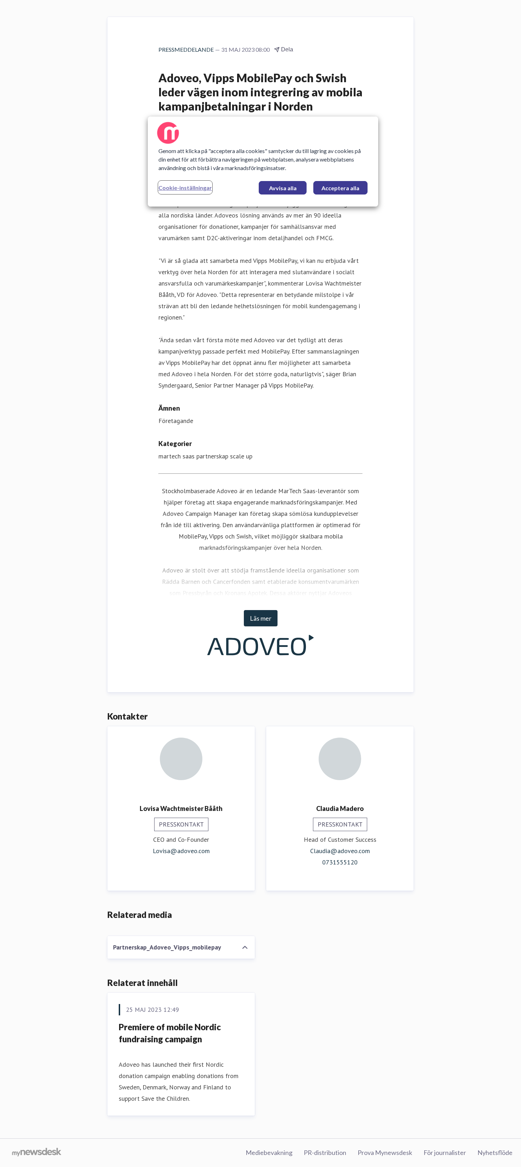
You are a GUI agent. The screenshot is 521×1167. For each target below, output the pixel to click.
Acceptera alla (340, 188)
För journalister (445, 1152)
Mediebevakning (269, 1152)
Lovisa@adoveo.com (181, 851)
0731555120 (340, 862)
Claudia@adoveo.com (340, 851)
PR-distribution (325, 1152)
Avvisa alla (283, 188)
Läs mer (260, 618)
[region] (263, 162)
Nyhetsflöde (494, 1152)
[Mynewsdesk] (37, 1152)
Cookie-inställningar (185, 187)
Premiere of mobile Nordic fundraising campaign (170, 1033)
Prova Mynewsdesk (385, 1152)
